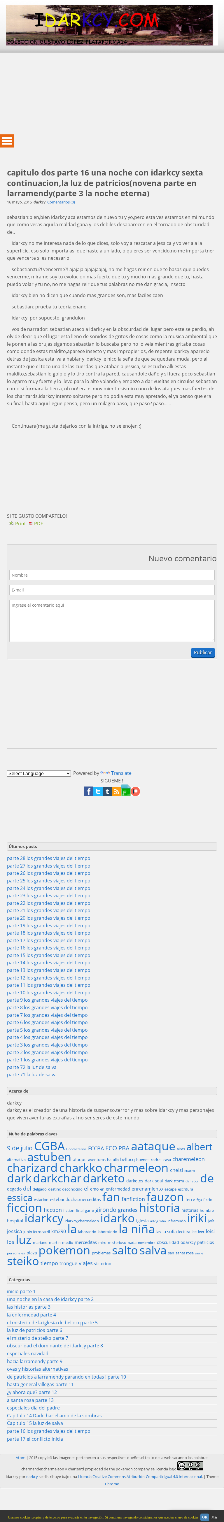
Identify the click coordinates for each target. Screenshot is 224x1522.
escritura (185, 1189)
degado (14, 1189)
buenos (142, 1159)
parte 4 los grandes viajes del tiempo (47, 1037)
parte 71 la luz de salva (32, 1074)
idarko (117, 1218)
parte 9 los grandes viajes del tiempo (47, 1000)
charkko (80, 1167)
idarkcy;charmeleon (82, 1220)
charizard (32, 1167)
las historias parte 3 (28, 1307)
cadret (156, 1159)
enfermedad (118, 1189)
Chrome (112, 1483)
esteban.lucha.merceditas (75, 1199)
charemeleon (188, 1159)
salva (153, 1250)
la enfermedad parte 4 (31, 1315)
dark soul (154, 1181)
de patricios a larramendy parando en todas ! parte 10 (66, 1377)
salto (125, 1250)
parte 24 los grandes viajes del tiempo (48, 888)
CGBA (49, 1146)
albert (199, 1147)
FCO (111, 1148)
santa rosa (185, 1253)
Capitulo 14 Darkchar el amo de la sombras (54, 1415)
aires (181, 1148)
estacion (41, 1199)
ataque (80, 1159)
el (86, 1188)
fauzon (165, 1196)
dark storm (174, 1181)
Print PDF (29, 523)
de (207, 1178)
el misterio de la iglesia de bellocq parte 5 (52, 1322)
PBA (124, 1148)
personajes (16, 1253)
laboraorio (87, 1231)
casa (167, 1159)
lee (194, 1231)
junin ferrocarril (36, 1231)
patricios (205, 1242)
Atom (20, 1457)
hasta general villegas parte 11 (40, 1384)
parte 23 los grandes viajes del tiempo (48, 895)
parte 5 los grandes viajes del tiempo (47, 1030)
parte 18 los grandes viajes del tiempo (48, 933)
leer (201, 1231)
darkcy (32, 1476)
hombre (207, 1210)
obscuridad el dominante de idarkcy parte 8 (55, 1345)
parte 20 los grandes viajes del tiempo (48, 918)
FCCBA (96, 1148)
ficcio (207, 1199)
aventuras (97, 1159)
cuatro (189, 1170)
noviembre (146, 1242)
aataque (153, 1146)
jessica (14, 1231)
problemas (101, 1253)
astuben (49, 1157)
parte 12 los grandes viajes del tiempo (48, 978)
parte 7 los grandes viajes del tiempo (47, 1015)
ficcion (24, 1207)
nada (132, 1242)
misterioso (117, 1242)
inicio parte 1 (21, 1291)
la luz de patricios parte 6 (34, 1330)
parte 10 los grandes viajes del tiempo (48, 992)
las (158, 1231)
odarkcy (188, 1242)
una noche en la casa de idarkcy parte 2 (50, 1299)
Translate (121, 773)
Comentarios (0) (61, 202)
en (102, 1189)
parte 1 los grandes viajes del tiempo (47, 1059)
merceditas (86, 1242)
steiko (23, 1261)
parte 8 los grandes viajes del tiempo (47, 1007)
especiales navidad (27, 1353)
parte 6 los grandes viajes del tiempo (47, 1022)
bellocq (127, 1159)
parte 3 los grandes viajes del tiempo (47, 1045)
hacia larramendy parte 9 (34, 1361)
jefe (211, 1220)
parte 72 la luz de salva (32, 1067)
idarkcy (43, 1218)
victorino (102, 1263)
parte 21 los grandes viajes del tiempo (48, 910)
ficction (53, 1209)
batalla (113, 1159)
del (27, 1188)
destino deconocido (65, 1189)
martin (55, 1242)
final (79, 1210)
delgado (40, 1189)
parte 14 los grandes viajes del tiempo (48, 962)
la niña (137, 1229)
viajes (86, 1263)
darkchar (57, 1178)
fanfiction (133, 1199)
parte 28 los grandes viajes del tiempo (48, 858)
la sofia (169, 1231)
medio (67, 1242)
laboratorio (107, 1231)
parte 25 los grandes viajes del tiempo (48, 880)
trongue (68, 1263)
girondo (105, 1210)
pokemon (64, 1250)
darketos (134, 1181)
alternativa (16, 1159)
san (171, 1253)
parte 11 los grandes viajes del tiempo (48, 985)
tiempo (49, 1263)
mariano (40, 1242)
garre (89, 1210)
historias (189, 1210)
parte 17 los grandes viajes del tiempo (48, 940)
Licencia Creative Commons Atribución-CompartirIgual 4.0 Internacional (140, 1476)
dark (19, 1178)
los (10, 1241)
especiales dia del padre (33, 1408)
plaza (32, 1253)
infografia (158, 1221)
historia (159, 1207)
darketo (104, 1178)
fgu (199, 1199)
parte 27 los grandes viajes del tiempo (48, 866)
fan (111, 1196)
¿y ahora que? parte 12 (32, 1392)
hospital (15, 1220)
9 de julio (20, 1148)
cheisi (176, 1170)
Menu (7, 141)
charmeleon (136, 1167)
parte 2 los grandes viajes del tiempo (47, 1052)
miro (102, 1242)
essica (19, 1198)
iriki (197, 1218)
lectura (184, 1231)
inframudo (176, 1220)
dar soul (192, 1181)
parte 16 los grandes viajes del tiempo (48, 948)
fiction (68, 1210)
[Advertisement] (112, 93)
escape (170, 1189)
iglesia (142, 1220)
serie (199, 1253)
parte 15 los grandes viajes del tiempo (48, 955)
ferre (190, 1199)
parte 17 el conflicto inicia (35, 1439)
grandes (128, 1209)
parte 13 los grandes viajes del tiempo (48, 970)
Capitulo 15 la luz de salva (35, 1423)
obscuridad (168, 1242)
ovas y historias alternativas (37, 1369)
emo (94, 1189)
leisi (210, 1231)
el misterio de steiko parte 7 (37, 1338)
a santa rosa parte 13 (30, 1400)
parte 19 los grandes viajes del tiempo (48, 925)
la (72, 1229)
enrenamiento (147, 1189)
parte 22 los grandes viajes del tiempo (48, 903)
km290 (58, 1231)
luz (24, 1239)
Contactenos (76, 1149)
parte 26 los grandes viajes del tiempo (48, 873)
